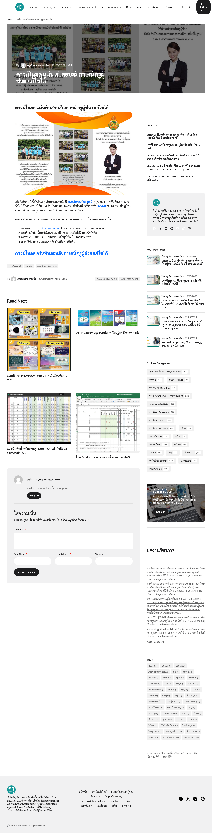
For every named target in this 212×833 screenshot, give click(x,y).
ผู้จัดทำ (180, 436)
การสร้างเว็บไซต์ (178, 379)
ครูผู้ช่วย (174, 701)
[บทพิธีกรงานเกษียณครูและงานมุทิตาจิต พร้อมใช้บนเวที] (153, 281)
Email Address (63, 553)
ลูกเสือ (168, 719)
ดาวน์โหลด (155, 707)
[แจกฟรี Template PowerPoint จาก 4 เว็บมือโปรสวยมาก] (39, 339)
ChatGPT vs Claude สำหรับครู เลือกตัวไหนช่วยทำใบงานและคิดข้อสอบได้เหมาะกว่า (174, 157)
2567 (152, 665)
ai (175, 671)
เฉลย (153, 737)
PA (168, 683)
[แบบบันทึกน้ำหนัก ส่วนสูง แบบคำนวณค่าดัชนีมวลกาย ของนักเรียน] (39, 418)
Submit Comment (26, 572)
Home (9, 19)
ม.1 (185, 713)
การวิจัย (155, 379)
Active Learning (158, 671)
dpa (180, 677)
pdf (179, 683)
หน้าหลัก (83, 791)
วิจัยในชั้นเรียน (169, 725)
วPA (193, 719)
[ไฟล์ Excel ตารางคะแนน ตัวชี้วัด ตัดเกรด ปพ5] (108, 423)
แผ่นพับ (101, 206)
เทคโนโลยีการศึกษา (161, 460)
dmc (167, 677)
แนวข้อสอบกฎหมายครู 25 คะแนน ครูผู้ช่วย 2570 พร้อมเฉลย (172, 178)
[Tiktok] (183, 228)
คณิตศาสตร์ (155, 701)
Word (153, 695)
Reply (32, 495)
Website (99, 553)
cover (153, 677)
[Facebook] (154, 228)
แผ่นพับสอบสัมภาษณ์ (79, 201)
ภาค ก (153, 713)
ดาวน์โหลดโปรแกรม (161, 428)
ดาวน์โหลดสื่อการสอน (161, 412)
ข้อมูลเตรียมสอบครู (113, 796)
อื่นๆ (172, 452)
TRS (196, 689)
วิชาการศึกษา (158, 444)
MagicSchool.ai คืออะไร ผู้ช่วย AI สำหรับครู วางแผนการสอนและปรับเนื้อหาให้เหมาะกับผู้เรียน (173, 167)
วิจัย (152, 725)
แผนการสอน (191, 737)
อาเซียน (154, 452)
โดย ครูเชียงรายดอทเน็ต (172, 256)
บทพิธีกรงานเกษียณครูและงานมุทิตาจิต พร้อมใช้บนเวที (173, 146)
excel (193, 677)
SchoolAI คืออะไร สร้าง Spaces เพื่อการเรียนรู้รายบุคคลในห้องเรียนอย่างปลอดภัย (172, 136)
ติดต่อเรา (160, 511)
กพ (178, 695)
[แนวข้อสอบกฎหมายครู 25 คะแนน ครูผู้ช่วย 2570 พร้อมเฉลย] (153, 343)
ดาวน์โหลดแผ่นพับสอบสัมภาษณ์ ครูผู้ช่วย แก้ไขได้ (61, 253)
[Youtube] (178, 228)
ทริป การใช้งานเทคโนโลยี (94, 801)
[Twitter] (160, 228)
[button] (8, 7)
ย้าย (197, 713)
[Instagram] (166, 228)
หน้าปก (180, 444)
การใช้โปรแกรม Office (162, 388)
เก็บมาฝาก (192, 452)
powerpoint (155, 689)
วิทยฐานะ (154, 731)
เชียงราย (167, 210)
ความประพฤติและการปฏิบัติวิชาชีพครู (169, 396)
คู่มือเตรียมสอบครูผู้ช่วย (122, 791)
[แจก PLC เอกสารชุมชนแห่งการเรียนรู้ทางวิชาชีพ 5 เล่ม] (108, 318)
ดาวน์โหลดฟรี (175, 707)
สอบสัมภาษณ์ (15, 266)
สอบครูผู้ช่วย (174, 731)
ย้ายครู (153, 719)
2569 (180, 665)
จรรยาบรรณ (192, 701)
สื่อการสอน (193, 731)
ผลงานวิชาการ (158, 436)
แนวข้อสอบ (188, 460)
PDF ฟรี (193, 683)
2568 (166, 665)
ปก (191, 707)
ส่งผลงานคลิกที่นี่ (155, 641)
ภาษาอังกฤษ (170, 713)
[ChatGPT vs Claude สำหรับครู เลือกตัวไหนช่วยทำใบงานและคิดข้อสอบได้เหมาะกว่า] (153, 301)
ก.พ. (166, 695)
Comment (20, 529)
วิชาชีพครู (188, 725)
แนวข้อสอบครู (158, 468)
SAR (172, 689)
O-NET (154, 683)
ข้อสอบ (192, 695)
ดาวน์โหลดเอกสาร (129, 279)
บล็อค (186, 428)
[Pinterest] (172, 228)
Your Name (20, 553)
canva (187, 671)
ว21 (180, 719)
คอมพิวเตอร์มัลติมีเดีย (107, 279)
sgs (184, 689)
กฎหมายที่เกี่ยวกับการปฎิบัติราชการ (168, 371)
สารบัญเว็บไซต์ (99, 791)
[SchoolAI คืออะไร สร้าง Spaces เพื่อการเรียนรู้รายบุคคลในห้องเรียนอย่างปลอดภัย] (153, 261)
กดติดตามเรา (203, 7)
